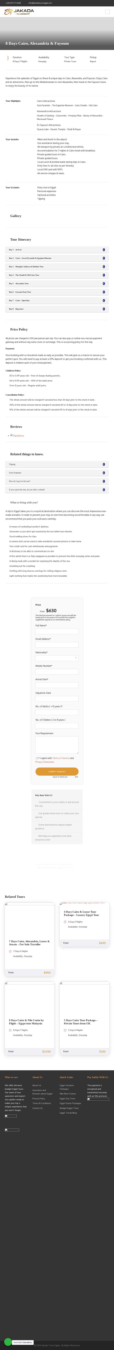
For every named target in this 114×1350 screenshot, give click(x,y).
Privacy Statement (44, 761)
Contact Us (37, 1108)
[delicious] (91, 3)
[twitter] (102, 3)
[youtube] (106, 3)
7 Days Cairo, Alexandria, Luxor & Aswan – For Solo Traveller (29, 943)
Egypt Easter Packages (70, 1103)
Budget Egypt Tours (69, 1108)
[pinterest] (98, 3)
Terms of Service (61, 758)
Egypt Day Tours (67, 1098)
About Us (36, 1085)
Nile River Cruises (68, 1093)
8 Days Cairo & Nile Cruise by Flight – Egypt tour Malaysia (26, 1022)
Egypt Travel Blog (68, 1112)
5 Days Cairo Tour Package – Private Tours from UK (81, 1022)
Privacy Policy (38, 1098)
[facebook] (95, 3)
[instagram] (110, 3)
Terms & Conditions (41, 1103)
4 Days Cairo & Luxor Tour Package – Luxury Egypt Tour (81, 913)
